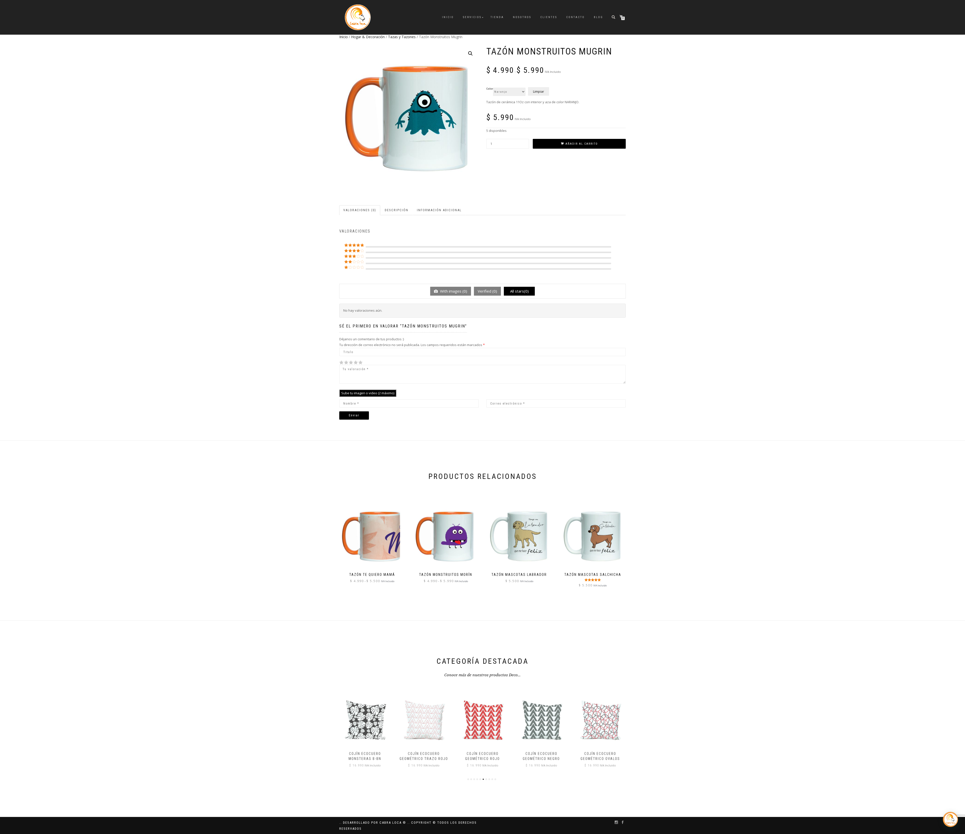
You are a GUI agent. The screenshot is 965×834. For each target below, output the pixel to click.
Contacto (575, 17)
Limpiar (538, 91)
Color (489, 89)
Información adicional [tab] (439, 210)
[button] (470, 53)
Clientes (548, 17)
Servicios (472, 17)
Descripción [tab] (396, 210)
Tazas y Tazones (402, 36)
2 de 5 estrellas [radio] (343, 362)
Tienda (497, 17)
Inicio (448, 17)
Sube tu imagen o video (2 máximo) (367, 393)
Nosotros (522, 17)
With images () (453, 291)
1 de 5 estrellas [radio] (341, 362)
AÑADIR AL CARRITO (581, 143)
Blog (598, 17)
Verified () (487, 291)
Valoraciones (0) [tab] (359, 210)
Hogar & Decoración (368, 36)
